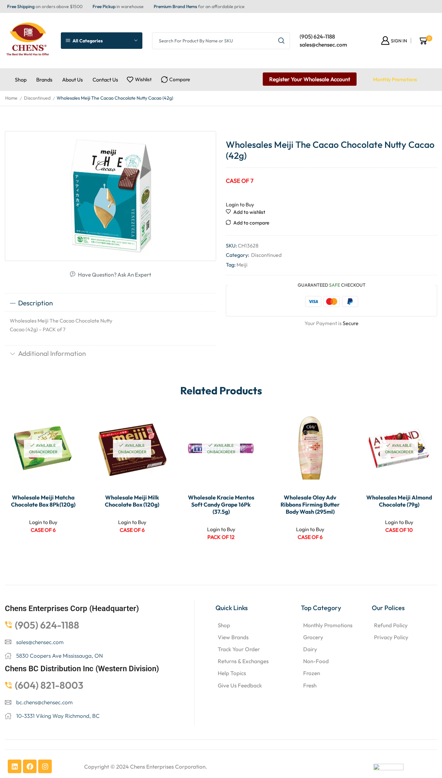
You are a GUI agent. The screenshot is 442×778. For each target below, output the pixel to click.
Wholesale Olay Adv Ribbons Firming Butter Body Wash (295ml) (310, 504)
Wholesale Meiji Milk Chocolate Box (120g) (132, 501)
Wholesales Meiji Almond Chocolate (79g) (399, 501)
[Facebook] (30, 766)
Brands (44, 79)
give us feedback (240, 685)
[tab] (110, 303)
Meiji (242, 264)
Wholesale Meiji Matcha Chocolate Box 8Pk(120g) (43, 501)
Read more (69, 446)
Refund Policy (391, 625)
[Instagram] (45, 766)
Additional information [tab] (52, 353)
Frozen (311, 673)
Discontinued (37, 98)
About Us (72, 79)
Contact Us (105, 79)
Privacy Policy (391, 637)
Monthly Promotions (395, 79)
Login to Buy (240, 204)
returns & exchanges (243, 661)
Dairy (310, 649)
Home (11, 98)
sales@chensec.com (323, 44)
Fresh (309, 685)
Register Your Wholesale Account (309, 79)
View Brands (233, 637)
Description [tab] (35, 303)
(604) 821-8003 (49, 685)
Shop (21, 79)
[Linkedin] (14, 766)
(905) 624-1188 (317, 36)
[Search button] (281, 41)
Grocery (313, 637)
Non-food (316, 661)
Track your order (239, 649)
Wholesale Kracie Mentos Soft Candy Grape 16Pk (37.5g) (221, 504)
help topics (232, 673)
